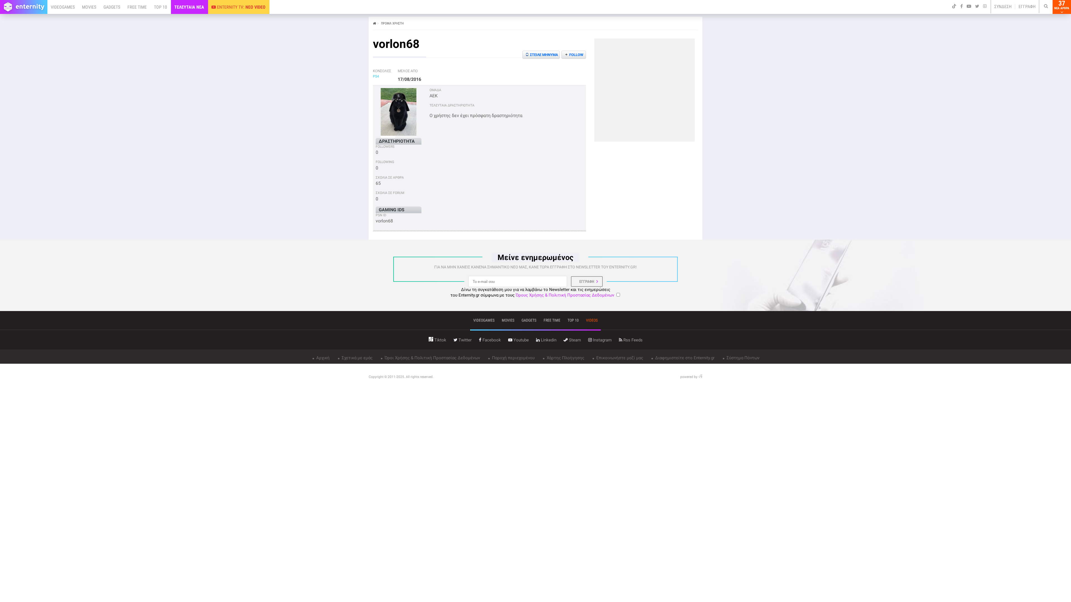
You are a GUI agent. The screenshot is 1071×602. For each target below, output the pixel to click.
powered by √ (691, 377)
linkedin (548, 340)
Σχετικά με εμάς (357, 357)
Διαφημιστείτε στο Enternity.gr (684, 357)
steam (574, 340)
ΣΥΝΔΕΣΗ (1003, 6)
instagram (602, 340)
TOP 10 (160, 7)
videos (592, 320)
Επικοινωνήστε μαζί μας (619, 357)
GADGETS (111, 7)
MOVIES (89, 7)
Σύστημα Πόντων (742, 357)
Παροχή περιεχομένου (513, 357)
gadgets (529, 320)
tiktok (439, 340)
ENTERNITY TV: (241, 7)
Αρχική (322, 357)
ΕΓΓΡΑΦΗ (1027, 6)
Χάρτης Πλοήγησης (565, 357)
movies (508, 320)
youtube (520, 340)
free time (552, 320)
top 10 (573, 320)
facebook (491, 340)
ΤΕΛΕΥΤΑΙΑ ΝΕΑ (189, 7)
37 (1061, 5)
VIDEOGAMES (63, 7)
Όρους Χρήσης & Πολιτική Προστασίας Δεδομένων (565, 295)
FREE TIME (137, 7)
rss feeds (632, 340)
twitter (464, 340)
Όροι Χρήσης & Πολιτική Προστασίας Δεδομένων (431, 357)
